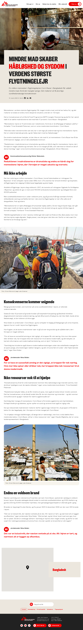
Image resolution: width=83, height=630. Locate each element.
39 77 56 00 (40, 625)
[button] (27, 567)
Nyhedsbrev (50, 609)
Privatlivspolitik (41, 609)
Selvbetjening (31, 609)
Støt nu (74, 4)
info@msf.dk (55, 625)
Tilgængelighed (59, 609)
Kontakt (24, 609)
